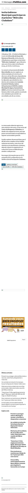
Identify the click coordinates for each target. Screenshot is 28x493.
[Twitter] (6, 49)
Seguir (23, 339)
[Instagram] (4, 482)
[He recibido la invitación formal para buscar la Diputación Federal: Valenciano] (5, 423)
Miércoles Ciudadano (17, 167)
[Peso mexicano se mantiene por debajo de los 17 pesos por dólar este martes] (5, 452)
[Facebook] (3, 49)
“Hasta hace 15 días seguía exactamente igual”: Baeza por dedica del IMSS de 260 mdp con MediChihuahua (13, 394)
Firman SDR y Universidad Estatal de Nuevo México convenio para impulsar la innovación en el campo (14, 404)
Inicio (3, 8)
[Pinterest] (10, 49)
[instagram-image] (6, 347)
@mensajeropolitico (12, 338)
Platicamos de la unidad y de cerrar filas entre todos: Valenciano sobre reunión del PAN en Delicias (13, 388)
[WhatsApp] (13, 49)
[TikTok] (6, 482)
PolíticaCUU (7, 8)
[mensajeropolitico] (3, 43)
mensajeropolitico (10, 43)
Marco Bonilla (6, 167)
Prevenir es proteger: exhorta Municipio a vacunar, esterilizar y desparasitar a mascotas (14, 377)
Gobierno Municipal (12, 164)
